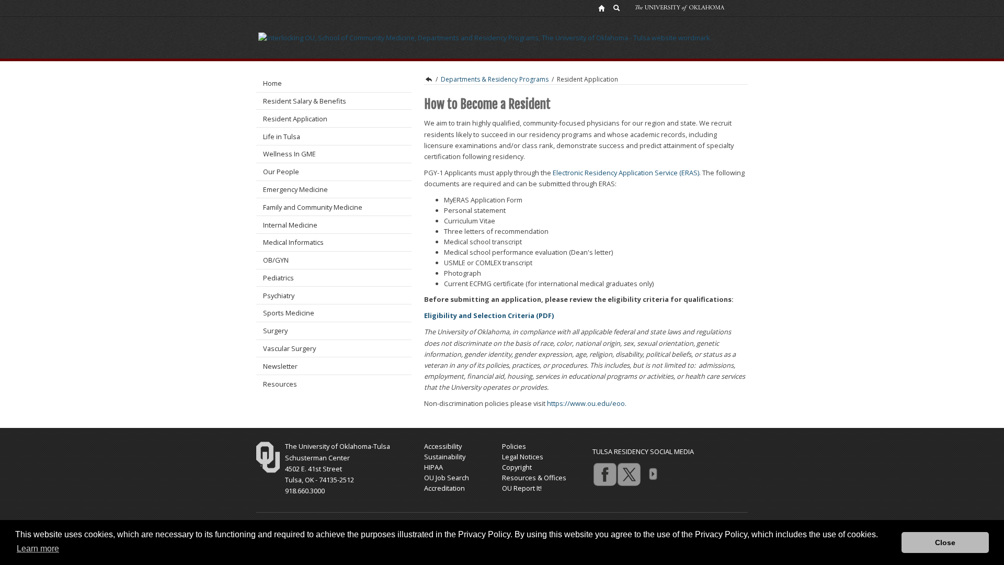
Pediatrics (278, 277)
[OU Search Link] (617, 8)
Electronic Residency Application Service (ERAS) (626, 172)
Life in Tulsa (281, 136)
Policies (514, 446)
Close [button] (945, 542)
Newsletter (280, 366)
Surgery (275, 330)
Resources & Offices (534, 477)
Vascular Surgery (289, 348)
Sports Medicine (288, 313)
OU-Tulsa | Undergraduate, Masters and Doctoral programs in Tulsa (428, 79)
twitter (629, 474)
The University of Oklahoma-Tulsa (337, 446)
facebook (604, 474)
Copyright (517, 467)
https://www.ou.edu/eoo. (586, 403)
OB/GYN (276, 260)
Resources (280, 384)
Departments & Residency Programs (495, 79)
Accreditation (444, 488)
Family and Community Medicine (312, 207)
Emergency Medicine (295, 189)
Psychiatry (278, 295)
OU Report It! (522, 488)
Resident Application (295, 118)
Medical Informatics (293, 242)
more (653, 474)
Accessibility (443, 446)
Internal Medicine (290, 225)
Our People (281, 171)
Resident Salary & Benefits (304, 101)
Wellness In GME (289, 154)
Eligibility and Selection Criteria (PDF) (489, 315)
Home (272, 83)
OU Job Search (446, 477)
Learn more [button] (38, 548)
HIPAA (433, 467)
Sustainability (444, 456)
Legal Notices (522, 456)
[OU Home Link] (601, 8)
